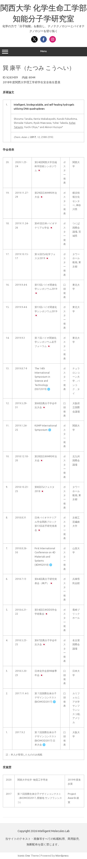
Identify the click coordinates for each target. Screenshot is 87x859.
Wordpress (62, 855)
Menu (43, 51)
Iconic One (24, 855)
